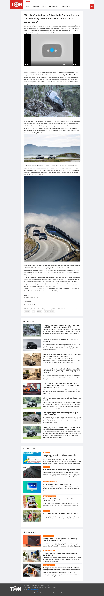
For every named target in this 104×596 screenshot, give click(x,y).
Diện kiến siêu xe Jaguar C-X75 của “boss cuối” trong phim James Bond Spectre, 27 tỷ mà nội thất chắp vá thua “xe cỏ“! (61, 385)
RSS (61, 592)
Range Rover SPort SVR (37, 308)
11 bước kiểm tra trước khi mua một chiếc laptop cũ (62, 470)
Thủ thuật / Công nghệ (50, 496)
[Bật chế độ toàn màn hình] (78, 64)
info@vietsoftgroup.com (33, 589)
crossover (39, 311)
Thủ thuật (65, 6)
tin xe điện (42, 591)
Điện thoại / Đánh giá (49, 565)
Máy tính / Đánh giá (48, 536)
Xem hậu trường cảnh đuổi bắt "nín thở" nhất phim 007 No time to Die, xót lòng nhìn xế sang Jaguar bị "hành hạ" (61, 370)
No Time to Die (65, 308)
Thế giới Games (53, 6)
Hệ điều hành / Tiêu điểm (50, 481)
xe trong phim (75, 308)
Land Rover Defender (49, 311)
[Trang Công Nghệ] (15, 588)
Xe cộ (43, 6)
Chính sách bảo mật (33, 592)
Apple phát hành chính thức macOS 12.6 (57, 484)
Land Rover (27, 311)
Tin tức (27, 6)
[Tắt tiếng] (67, 64)
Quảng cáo (54, 592)
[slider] (44, 64)
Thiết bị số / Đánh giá (49, 550)
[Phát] (25, 64)
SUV (33, 311)
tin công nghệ (36, 591)
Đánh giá (36, 6)
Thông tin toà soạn (44, 592)
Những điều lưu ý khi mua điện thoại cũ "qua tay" (61, 513)
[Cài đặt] (76, 64)
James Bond (48, 308)
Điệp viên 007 (56, 308)
